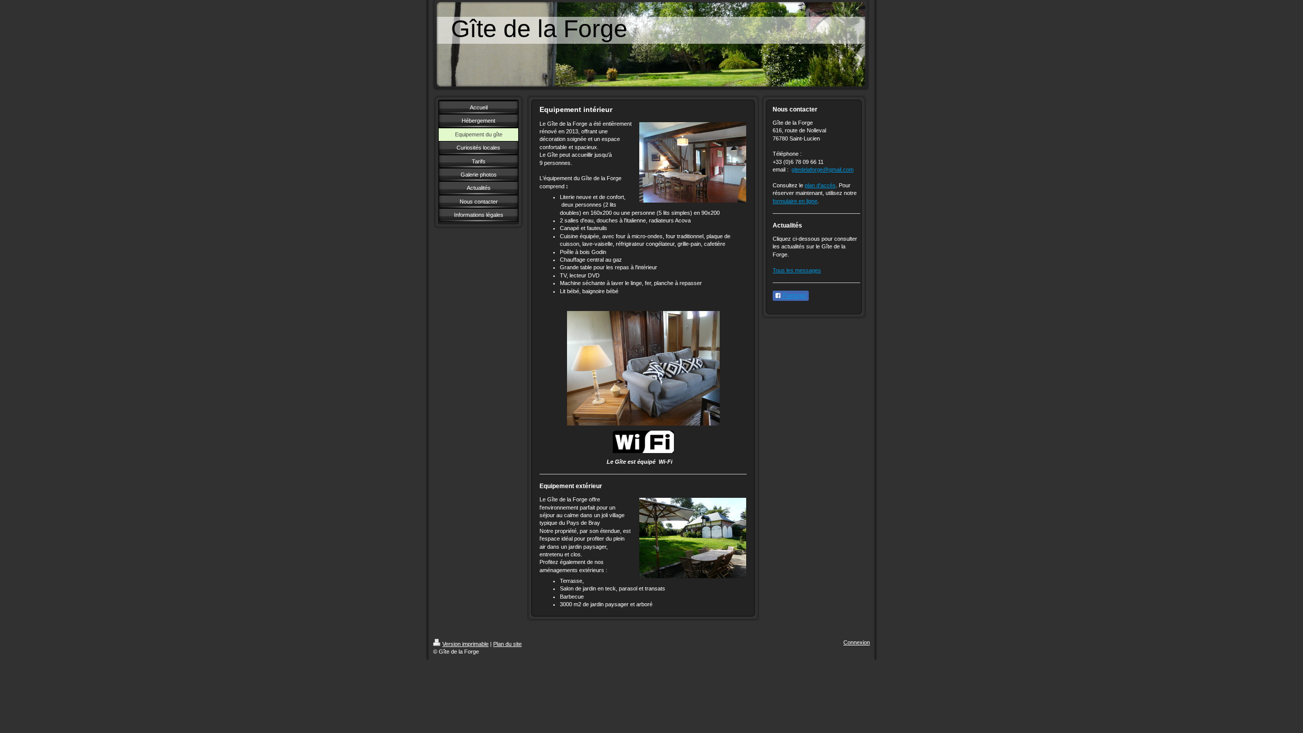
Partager (794, 295)
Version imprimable (465, 644)
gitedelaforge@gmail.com (822, 169)
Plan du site (507, 644)
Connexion (856, 642)
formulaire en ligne (795, 201)
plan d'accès (820, 185)
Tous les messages (797, 270)
